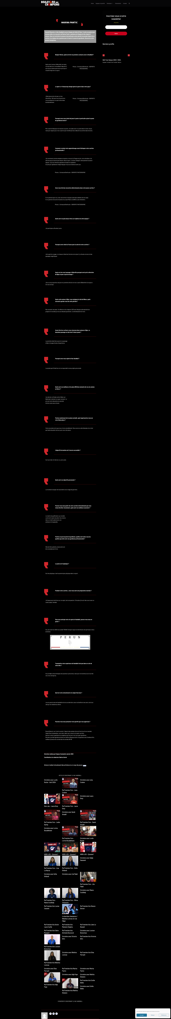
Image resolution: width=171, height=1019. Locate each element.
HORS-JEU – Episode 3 (51, 854)
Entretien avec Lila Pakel (70, 874)
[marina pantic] (69, 20)
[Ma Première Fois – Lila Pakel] (88, 877)
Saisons (119, 62)
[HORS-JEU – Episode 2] (70, 847)
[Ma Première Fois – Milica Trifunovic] (70, 893)
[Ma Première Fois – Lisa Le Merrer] (52, 861)
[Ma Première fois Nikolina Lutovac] (52, 955)
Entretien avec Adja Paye (70, 974)
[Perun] (70, 635)
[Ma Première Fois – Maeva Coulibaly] (52, 893)
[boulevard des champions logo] (51, 1)
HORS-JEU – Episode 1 (87, 854)
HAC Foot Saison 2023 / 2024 (112, 60)
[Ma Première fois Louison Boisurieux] (52, 939)
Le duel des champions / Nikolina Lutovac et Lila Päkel (69, 918)
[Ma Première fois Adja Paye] (52, 977)
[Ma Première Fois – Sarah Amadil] (88, 815)
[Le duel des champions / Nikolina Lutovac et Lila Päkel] (70, 909)
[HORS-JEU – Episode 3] (52, 847)
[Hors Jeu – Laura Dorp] (52, 799)
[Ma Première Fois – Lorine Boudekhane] (70, 831)
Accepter (142, 1015)
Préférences (163, 1015)
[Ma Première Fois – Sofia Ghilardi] (70, 861)
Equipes (104, 62)
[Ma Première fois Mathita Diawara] (70, 983)
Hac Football (114, 62)
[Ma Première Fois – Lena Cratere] (70, 783)
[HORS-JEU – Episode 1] (88, 847)
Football (109, 62)
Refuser (153, 1015)
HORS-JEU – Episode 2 (69, 854)
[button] (129, 3)
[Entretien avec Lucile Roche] (88, 831)
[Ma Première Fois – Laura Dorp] (70, 799)
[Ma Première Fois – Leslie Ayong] (52, 815)
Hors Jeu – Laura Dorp (51, 806)
